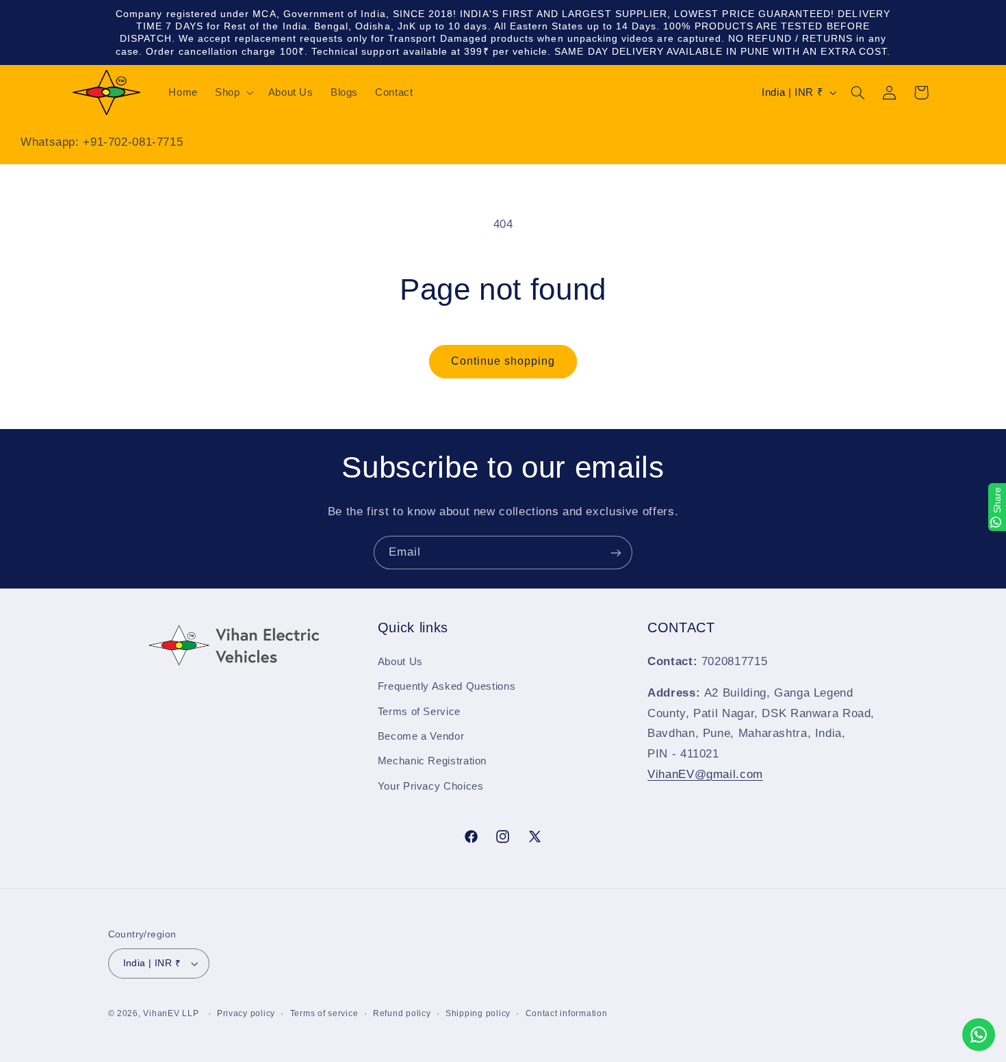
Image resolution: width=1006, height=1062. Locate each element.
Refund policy (402, 1013)
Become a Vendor (421, 736)
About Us (400, 661)
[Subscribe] (616, 552)
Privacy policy (246, 1013)
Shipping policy (478, 1013)
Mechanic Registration (432, 760)
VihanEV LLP (170, 1013)
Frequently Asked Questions (446, 686)
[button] (233, 92)
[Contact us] (978, 1034)
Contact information (567, 1013)
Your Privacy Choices (431, 786)
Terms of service (324, 1013)
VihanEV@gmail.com (705, 774)
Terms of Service (419, 711)
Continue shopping (503, 361)
